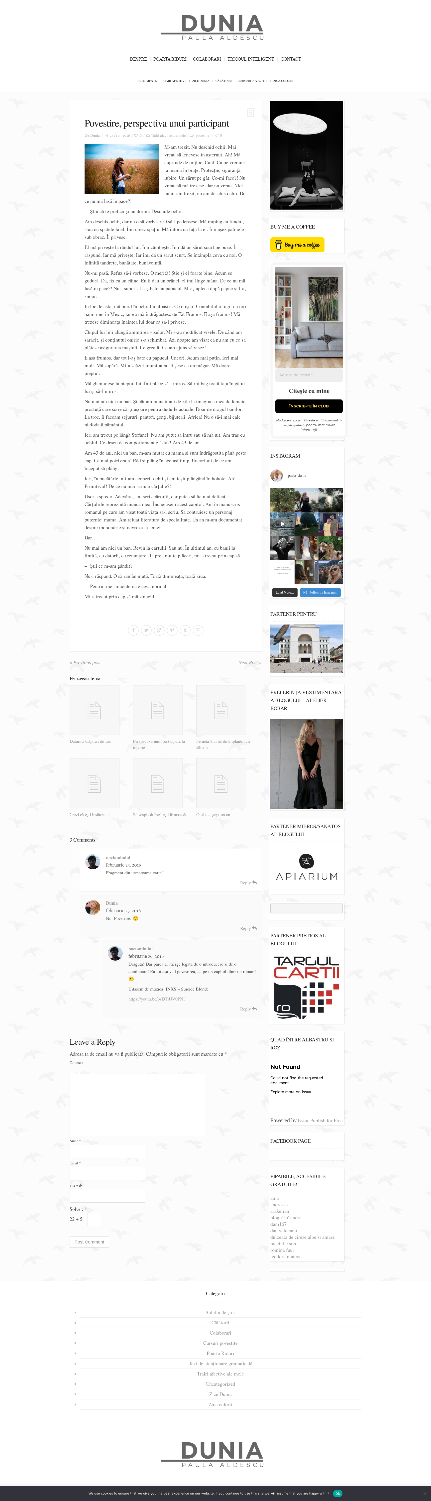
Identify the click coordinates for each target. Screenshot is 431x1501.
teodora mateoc (286, 1256)
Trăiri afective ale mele (168, 135)
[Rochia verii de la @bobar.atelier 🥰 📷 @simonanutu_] (307, 548)
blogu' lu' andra (286, 1217)
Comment (76, 1062)
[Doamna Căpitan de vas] (99, 710)
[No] (424, 1493)
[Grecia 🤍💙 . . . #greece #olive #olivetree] (282, 500)
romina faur (282, 1250)
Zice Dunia (201, 81)
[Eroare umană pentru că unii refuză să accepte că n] (282, 524)
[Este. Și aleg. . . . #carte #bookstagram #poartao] (282, 572)
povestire (203, 135)
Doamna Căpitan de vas (90, 741)
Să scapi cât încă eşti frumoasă (159, 814)
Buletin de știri (220, 1312)
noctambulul (118, 857)
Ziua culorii (283, 81)
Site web (76, 1185)
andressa (279, 1204)
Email (75, 1163)
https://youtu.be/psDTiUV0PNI (156, 999)
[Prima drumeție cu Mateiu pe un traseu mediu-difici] (331, 548)
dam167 (278, 1224)
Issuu (303, 1120)
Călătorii (224, 81)
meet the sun (283, 1243)
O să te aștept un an (213, 814)
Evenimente (147, 81)
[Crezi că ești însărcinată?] (99, 783)
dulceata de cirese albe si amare (302, 1237)
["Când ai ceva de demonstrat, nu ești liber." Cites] (282, 548)
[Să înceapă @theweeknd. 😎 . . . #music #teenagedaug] (331, 572)
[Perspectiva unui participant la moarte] (163, 710)
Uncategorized (220, 1383)
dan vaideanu (283, 1230)
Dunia (95, 135)
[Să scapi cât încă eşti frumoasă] (163, 783)
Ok (337, 1494)
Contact (291, 59)
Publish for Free (326, 1120)
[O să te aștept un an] (226, 783)
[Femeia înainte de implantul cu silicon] (226, 710)
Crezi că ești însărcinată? (91, 814)
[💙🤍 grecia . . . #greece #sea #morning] (331, 500)
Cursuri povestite (252, 81)
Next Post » (250, 662)
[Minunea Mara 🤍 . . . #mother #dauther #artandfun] (307, 572)
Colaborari (207, 59)
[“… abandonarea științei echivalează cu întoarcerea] (307, 524)
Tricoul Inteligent (250, 59)
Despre (138, 59)
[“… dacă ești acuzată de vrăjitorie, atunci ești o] (307, 500)
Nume (75, 1140)
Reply (246, 882)
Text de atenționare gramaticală (220, 1363)
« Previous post (85, 662)
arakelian (279, 1211)
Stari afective (174, 81)
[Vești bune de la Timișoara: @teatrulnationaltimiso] (331, 524)
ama (274, 1198)
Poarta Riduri (170, 59)
